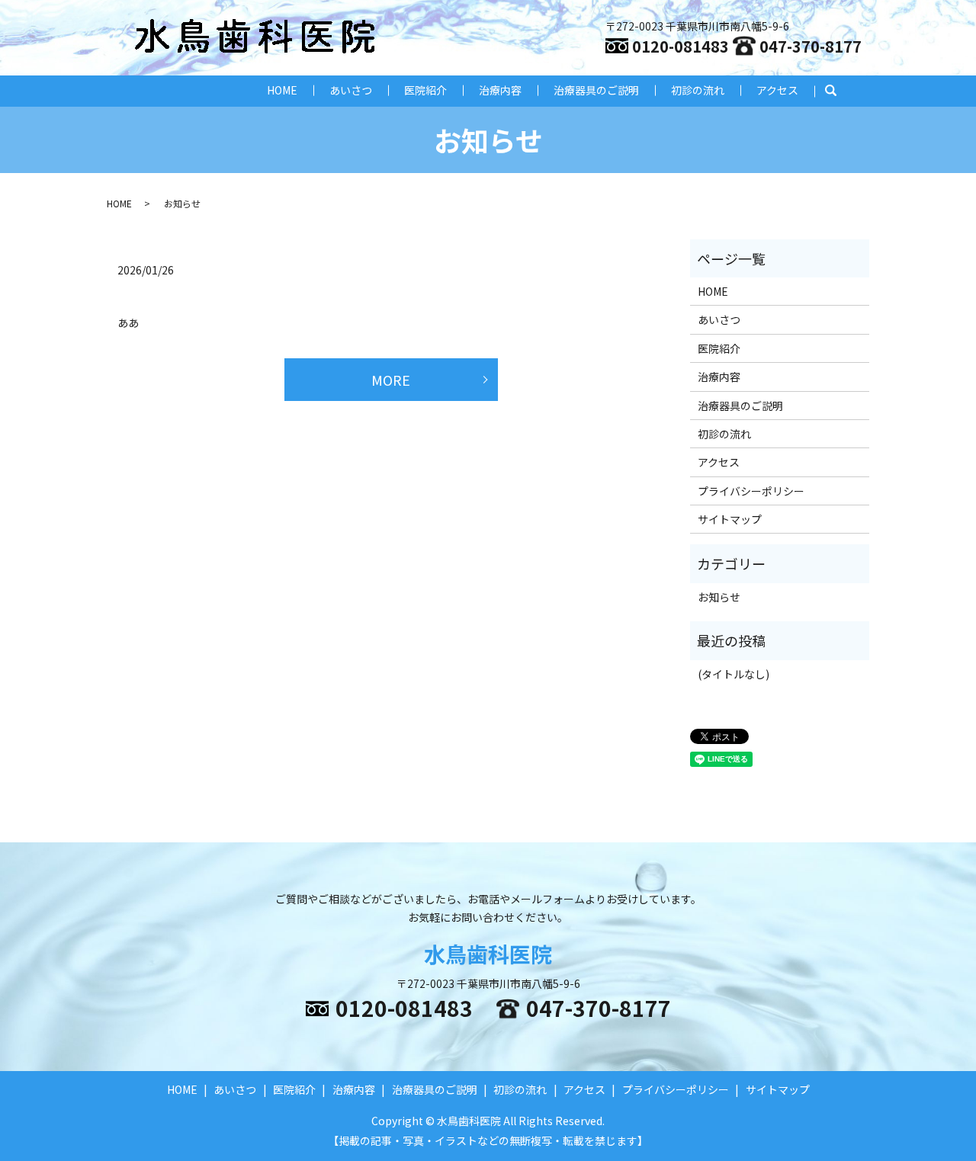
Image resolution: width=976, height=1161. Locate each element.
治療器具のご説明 (596, 90)
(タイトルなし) (733, 674)
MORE (390, 380)
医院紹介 (425, 90)
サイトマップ (730, 519)
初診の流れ (697, 90)
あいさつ (350, 90)
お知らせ (719, 597)
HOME (282, 90)
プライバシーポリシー (751, 491)
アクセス (777, 90)
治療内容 (500, 90)
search (838, 90)
